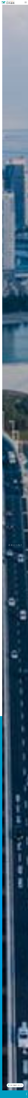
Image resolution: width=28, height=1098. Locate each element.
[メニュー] (25, 2)
